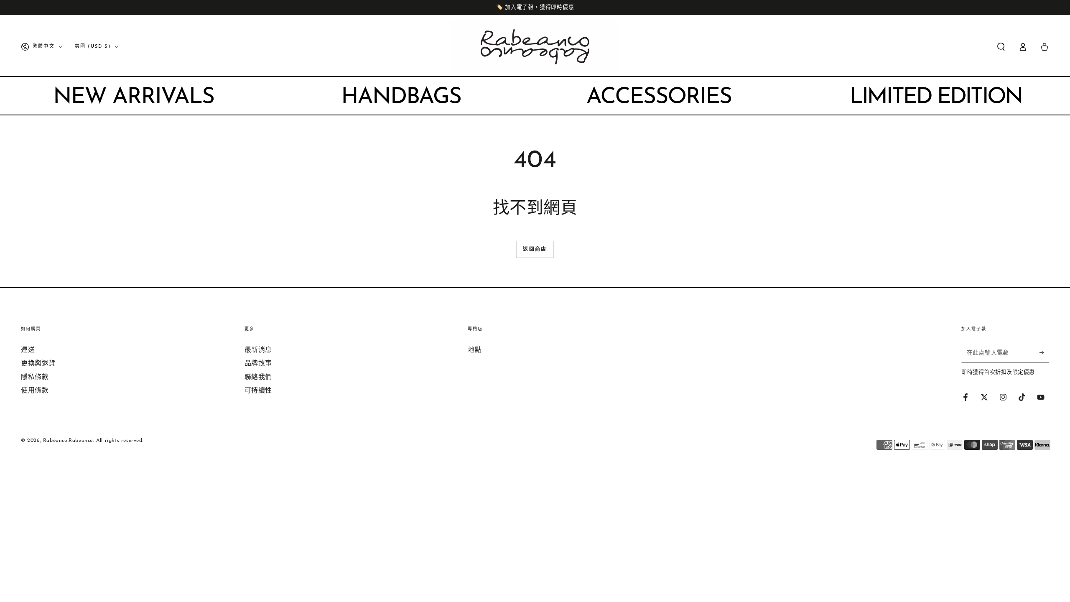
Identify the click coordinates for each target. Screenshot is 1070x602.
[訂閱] (1044, 353)
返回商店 (535, 249)
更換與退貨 (38, 363)
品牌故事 (258, 363)
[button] (1001, 47)
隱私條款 (34, 377)
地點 (475, 350)
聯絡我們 (258, 377)
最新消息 (258, 350)
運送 (28, 350)
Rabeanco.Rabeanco (68, 440)
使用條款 (34, 391)
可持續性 (258, 391)
